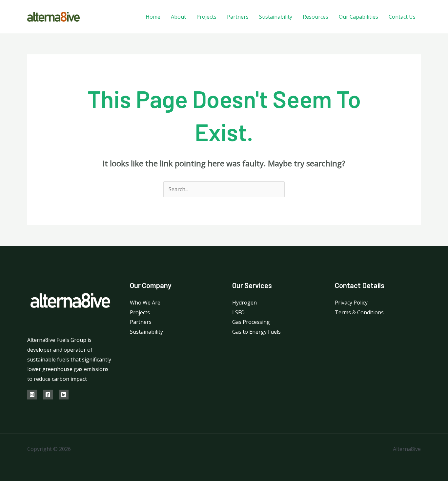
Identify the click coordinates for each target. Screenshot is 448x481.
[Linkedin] (64, 394)
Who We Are (145, 302)
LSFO (238, 312)
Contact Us (402, 16)
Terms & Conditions (359, 312)
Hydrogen (244, 302)
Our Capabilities (358, 16)
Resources (315, 16)
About (178, 16)
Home (153, 16)
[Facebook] (48, 394)
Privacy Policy (351, 302)
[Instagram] (32, 394)
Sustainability (275, 16)
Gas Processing (251, 321)
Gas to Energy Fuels (256, 331)
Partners (238, 16)
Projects (206, 16)
